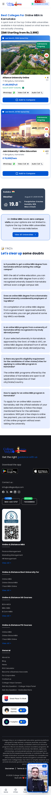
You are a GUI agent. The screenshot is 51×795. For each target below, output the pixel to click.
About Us (6, 657)
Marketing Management (12, 555)
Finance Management (11, 551)
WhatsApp (7, 92)
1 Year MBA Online (9, 586)
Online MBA (7, 579)
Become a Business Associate (15, 672)
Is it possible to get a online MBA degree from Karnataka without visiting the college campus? (25, 267)
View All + (6, 563)
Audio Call (36, 92)
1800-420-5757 (11, 502)
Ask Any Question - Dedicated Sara (17, 690)
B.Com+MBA (7, 611)
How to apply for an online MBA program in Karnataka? (24, 394)
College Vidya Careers (12, 682)
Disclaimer (9, 768)
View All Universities (24, 234)
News (4, 664)
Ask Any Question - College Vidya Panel (19, 686)
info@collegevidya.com (13, 487)
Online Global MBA (10, 582)
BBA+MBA (6, 608)
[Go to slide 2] (23, 146)
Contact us (6, 679)
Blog (4, 661)
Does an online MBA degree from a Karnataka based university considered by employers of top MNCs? (25, 298)
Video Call (22, 92)
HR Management (9, 558)
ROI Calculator (8, 668)
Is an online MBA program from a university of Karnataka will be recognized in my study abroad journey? (25, 330)
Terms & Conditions (25, 768)
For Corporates (8, 675)
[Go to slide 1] (21, 73)
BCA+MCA (6, 604)
